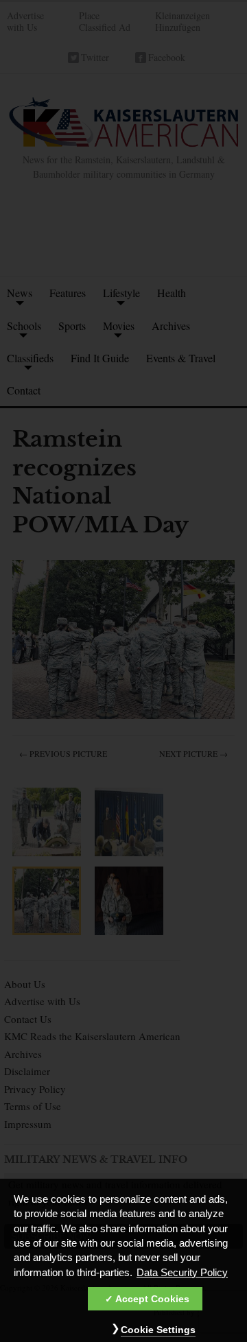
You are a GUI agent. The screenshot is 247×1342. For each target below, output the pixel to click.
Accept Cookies (152, 1298)
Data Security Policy (182, 1272)
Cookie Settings (158, 1329)
